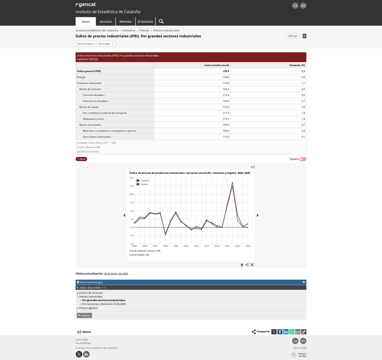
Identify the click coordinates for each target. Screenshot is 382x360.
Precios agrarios (88, 308)
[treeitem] (190, 293)
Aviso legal (82, 339)
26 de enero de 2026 (116, 273)
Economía (128, 30)
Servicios (106, 21)
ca (295, 5)
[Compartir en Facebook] (280, 331)
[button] (303, 331)
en (303, 5)
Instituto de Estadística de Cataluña (108, 11)
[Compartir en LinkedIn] (285, 331)
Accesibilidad (83, 343)
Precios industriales (166, 30)
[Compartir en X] (274, 331)
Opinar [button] (86, 331)
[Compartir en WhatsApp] (291, 331)
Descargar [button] (104, 43)
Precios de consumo (91, 293)
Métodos (126, 21)
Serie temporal (85, 43)
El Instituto (145, 21)
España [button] (294, 159)
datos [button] (82, 159)
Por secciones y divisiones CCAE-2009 (104, 304)
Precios (144, 30)
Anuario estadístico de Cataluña (97, 30)
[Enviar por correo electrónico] (297, 331)
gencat (122, 5)
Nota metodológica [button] (91, 282)
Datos (86, 21)
